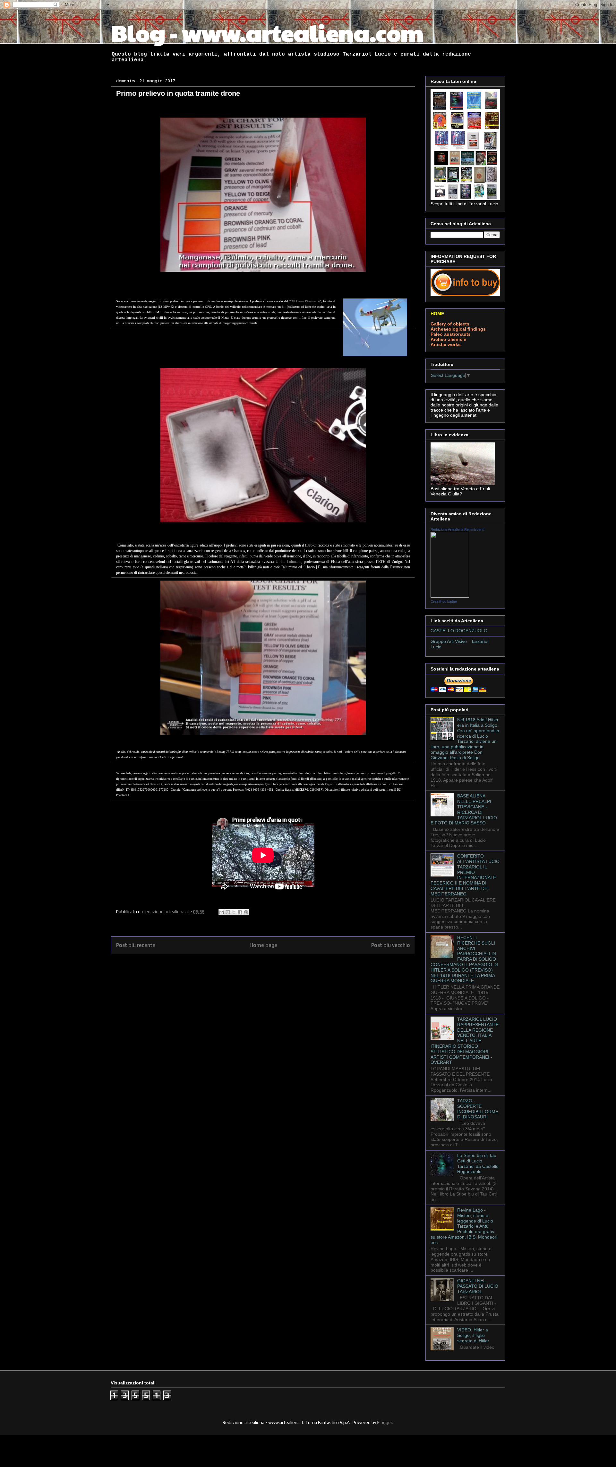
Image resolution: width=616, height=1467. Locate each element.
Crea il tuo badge (444, 601)
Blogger (384, 1422)
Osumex (155, 784)
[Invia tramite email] (221, 912)
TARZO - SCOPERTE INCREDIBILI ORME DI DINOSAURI (477, 1108)
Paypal (329, 784)
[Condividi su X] (234, 912)
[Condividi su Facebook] (240, 912)
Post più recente (135, 945)
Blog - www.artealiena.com (267, 32)
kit (284, 306)
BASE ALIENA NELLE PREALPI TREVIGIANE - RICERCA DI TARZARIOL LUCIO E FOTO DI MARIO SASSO (464, 809)
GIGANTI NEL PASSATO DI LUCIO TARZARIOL (477, 1286)
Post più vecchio (390, 945)
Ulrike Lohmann (288, 561)
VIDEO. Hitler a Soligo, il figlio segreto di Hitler (473, 1335)
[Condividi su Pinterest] (246, 912)
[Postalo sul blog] (228, 912)
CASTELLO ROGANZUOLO (459, 630)
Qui (267, 784)
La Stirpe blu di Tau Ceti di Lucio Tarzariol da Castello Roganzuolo (478, 1163)
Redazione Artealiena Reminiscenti (457, 529)
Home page (263, 945)
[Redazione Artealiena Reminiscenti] (450, 596)
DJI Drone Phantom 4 (305, 301)
